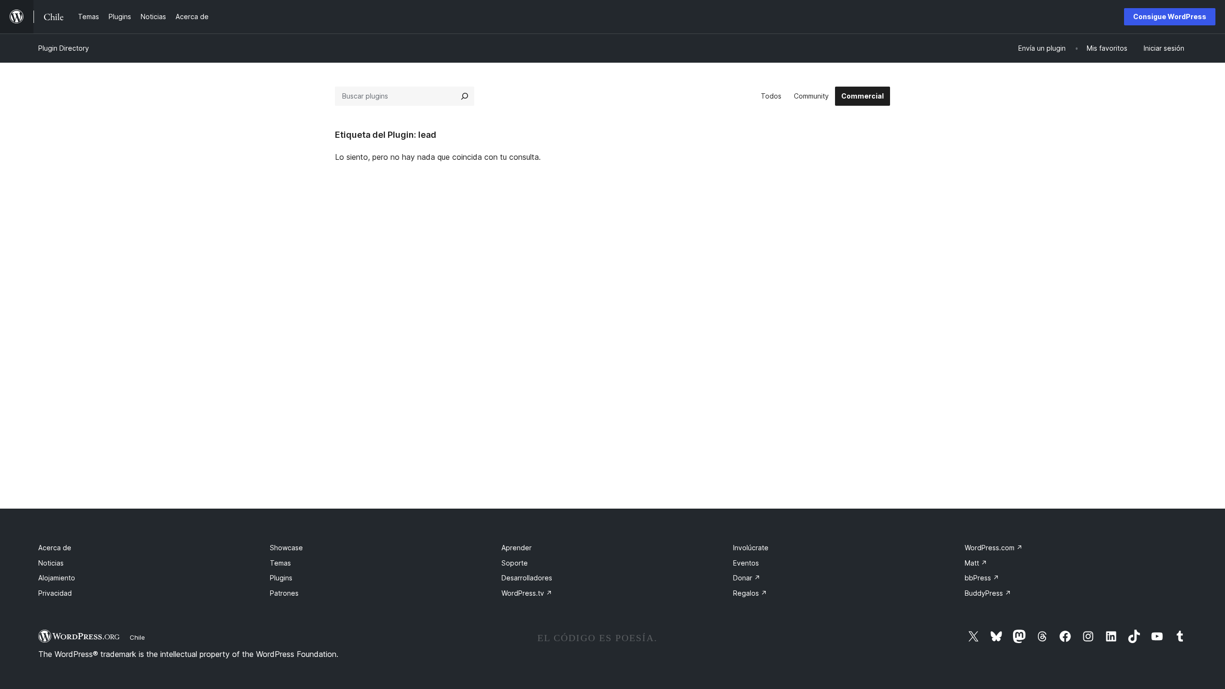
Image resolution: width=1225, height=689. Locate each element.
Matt (976, 563)
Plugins (281, 578)
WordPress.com (994, 548)
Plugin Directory (63, 48)
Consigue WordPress (1169, 16)
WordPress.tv (526, 593)
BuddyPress (988, 593)
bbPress (982, 578)
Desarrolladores (526, 578)
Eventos (746, 563)
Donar (746, 578)
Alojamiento (56, 578)
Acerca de (54, 548)
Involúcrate (750, 548)
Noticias (51, 563)
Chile (137, 637)
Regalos (750, 593)
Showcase (286, 548)
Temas (280, 563)
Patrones (284, 593)
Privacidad (55, 593)
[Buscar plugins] (464, 96)
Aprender (516, 548)
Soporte (514, 563)
